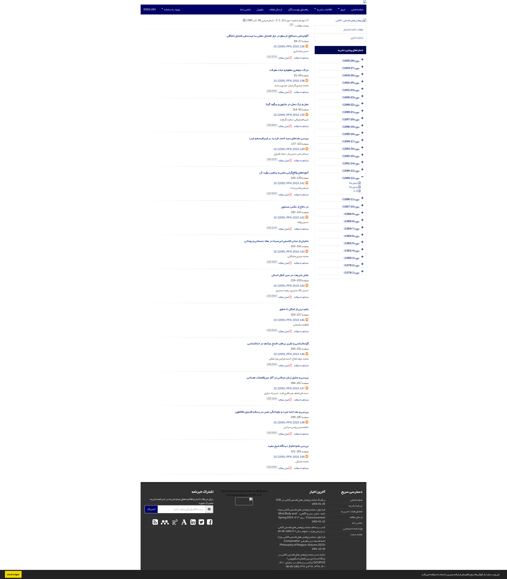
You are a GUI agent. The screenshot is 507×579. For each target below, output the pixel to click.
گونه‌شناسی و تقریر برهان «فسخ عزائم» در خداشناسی (278, 343)
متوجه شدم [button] (13, 574)
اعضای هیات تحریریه (351, 511)
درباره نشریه (355, 505)
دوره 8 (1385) (351, 221)
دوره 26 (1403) (350, 75)
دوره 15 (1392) (350, 156)
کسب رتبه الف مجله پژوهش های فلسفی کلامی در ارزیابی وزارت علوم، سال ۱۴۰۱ (301, 529)
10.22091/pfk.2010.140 (289, 149)
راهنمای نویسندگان (298, 9)
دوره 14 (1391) (350, 163)
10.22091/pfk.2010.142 (289, 217)
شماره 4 (353, 183)
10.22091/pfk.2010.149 (289, 456)
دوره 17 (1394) (350, 141)
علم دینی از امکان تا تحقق (294, 309)
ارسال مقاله (276, 9)
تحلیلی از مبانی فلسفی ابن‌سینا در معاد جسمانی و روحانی (276, 241)
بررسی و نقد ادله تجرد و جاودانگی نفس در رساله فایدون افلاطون (272, 412)
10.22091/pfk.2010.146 (289, 354)
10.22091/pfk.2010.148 (289, 422)
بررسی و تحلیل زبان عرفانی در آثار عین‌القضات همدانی (278, 377)
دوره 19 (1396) (350, 126)
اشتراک (151, 509)
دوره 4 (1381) (351, 250)
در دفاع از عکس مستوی (295, 207)
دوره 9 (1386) (351, 214)
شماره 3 (353, 187)
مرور (342, 9)
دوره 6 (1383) (351, 236)
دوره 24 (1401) (350, 90)
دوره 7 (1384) (351, 228)
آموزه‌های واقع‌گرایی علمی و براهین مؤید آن (284, 172)
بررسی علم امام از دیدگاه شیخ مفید (288, 446)
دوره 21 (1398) (350, 112)
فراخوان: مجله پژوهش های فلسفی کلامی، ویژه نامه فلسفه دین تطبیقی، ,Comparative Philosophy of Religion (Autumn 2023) (301, 540)
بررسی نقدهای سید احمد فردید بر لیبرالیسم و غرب (279, 138)
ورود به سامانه (172, 9)
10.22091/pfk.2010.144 (289, 285)
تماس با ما (245, 9)
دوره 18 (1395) (350, 134)
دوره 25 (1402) (350, 82)
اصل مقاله (278, 57)
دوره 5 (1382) (351, 243)
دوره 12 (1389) (350, 178)
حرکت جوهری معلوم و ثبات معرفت (289, 70)
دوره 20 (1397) (350, 119)
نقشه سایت (356, 534)
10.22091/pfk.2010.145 (289, 320)
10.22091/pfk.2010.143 (289, 251)
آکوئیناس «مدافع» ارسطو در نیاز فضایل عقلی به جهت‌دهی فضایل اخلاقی (268, 36)
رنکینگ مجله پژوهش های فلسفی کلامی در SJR (300, 499)
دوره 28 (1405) (350, 60)
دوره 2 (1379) (351, 265)
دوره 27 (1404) (350, 68)
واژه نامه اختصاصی (352, 528)
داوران (260, 9)
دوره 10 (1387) (350, 206)
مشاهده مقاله (301, 57)
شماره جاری (357, 37)
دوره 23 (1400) (350, 97)
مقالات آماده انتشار (353, 29)
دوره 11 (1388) (350, 199)
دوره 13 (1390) (350, 170)
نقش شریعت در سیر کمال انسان (290, 275)
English (150, 9)
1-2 (355, 191)
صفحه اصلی (357, 9)
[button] (419, 574)
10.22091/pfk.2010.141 (289, 183)
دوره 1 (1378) (351, 272)
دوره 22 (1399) (350, 104)
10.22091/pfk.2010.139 (289, 115)
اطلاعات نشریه (324, 9)
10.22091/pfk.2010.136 (289, 46)
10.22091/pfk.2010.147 (289, 388)
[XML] (244, 20)
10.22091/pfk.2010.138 (289, 80)
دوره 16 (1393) (350, 148)
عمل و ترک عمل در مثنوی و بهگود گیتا (287, 104)
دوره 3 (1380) (351, 258)
